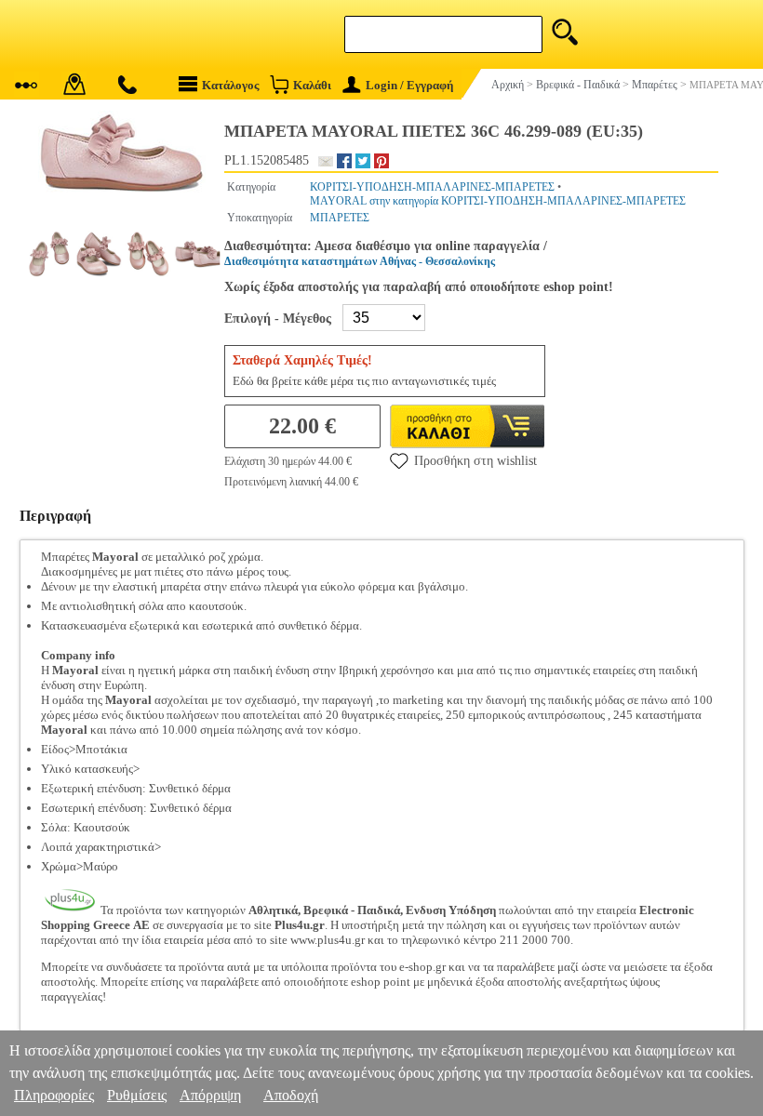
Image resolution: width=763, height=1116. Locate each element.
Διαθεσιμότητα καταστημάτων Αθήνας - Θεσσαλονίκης (359, 261)
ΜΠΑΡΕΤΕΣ (339, 217)
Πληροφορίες (54, 1095)
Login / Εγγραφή (409, 85)
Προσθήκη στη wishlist (475, 461)
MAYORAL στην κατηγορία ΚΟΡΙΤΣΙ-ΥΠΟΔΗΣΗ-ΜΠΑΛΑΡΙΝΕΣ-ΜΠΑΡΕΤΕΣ (498, 200)
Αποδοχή (290, 1095)
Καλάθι (312, 85)
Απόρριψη (210, 1095)
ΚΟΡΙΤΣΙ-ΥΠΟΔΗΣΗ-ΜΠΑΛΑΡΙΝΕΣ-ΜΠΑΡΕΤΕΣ (432, 186)
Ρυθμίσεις (137, 1095)
